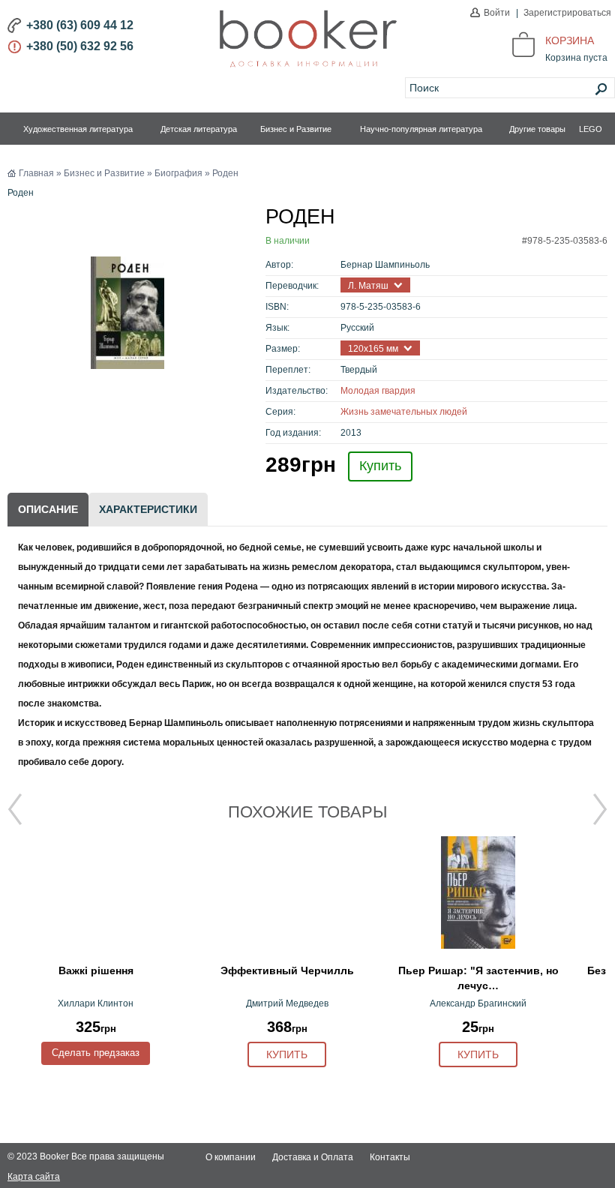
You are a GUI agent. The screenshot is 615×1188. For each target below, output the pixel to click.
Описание (48, 509)
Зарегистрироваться (567, 13)
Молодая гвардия (378, 391)
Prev (15, 809)
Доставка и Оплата (312, 1157)
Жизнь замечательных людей (403, 411)
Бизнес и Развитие (296, 129)
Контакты (390, 1157)
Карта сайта (34, 1177)
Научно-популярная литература (421, 129)
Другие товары (537, 129)
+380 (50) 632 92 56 (80, 46)
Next (600, 809)
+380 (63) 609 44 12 (80, 25)
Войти (497, 13)
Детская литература (198, 129)
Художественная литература (78, 129)
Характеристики (148, 509)
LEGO (590, 129)
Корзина (569, 40)
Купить (380, 465)
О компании (231, 1157)
